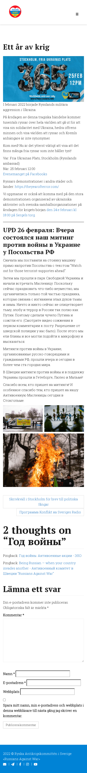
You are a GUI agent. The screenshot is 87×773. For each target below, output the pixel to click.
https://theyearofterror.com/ (37, 186)
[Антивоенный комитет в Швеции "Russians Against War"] (15, 11)
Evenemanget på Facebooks (25, 174)
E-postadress (14, 682)
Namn (9, 674)
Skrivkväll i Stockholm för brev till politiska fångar (43, 501)
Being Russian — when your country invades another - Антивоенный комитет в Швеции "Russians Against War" (39, 568)
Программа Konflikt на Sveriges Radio (50, 512)
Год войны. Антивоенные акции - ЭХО (50, 555)
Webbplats (11, 691)
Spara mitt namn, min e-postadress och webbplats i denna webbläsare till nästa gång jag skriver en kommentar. (43, 710)
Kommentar (13, 615)
